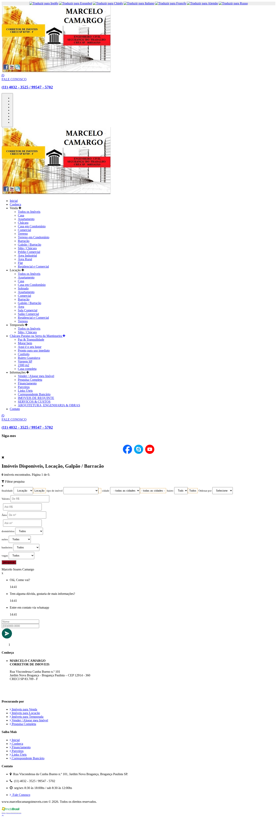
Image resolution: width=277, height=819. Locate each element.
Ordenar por (205, 490)
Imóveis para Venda (24, 709)
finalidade (7, 490)
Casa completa (27, 368)
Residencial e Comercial (33, 266)
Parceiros (24, 387)
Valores (6, 498)
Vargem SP (25, 361)
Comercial (24, 230)
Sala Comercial (27, 310)
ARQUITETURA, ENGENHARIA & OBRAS (49, 405)
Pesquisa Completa (30, 379)
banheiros (7, 547)
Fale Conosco (20, 794)
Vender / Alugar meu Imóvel (36, 376)
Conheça (15, 204)
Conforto (23, 354)
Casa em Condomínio (32, 226)
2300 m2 (23, 365)
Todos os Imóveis (29, 211)
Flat (20, 263)
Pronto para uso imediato (34, 350)
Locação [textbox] (39, 490)
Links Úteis (25, 390)
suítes (5, 539)
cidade (105, 490)
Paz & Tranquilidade (31, 339)
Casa (21, 215)
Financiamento (27, 383)
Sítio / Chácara (27, 248)
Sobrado (23, 288)
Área (21, 306)
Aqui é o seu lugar (29, 347)
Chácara (23, 222)
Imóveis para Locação (25, 713)
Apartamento (26, 219)
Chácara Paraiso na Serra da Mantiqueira (36, 336)
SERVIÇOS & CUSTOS (34, 401)
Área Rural (25, 259)
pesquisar (9, 562)
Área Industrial (27, 255)
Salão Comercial (28, 314)
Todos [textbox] (192, 490)
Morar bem (25, 343)
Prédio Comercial (29, 252)
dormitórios (8, 531)
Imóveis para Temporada (27, 716)
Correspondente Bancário (34, 394)
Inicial (14, 200)
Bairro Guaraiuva (29, 357)
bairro (170, 490)
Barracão (23, 241)
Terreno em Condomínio (33, 237)
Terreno (23, 233)
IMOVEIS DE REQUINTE (36, 398)
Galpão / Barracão (29, 244)
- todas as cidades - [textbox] (153, 490)
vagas (5, 555)
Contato (15, 409)
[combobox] (39, 490)
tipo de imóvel (55, 490)
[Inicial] (56, 72)
